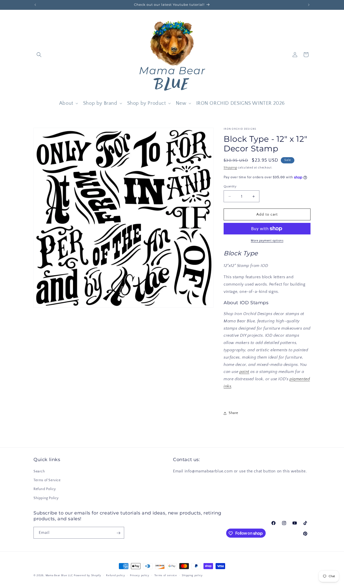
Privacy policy (139, 575)
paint (244, 372)
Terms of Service (47, 480)
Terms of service (165, 575)
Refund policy (115, 575)
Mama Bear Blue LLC (59, 575)
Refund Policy (44, 489)
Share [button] (233, 413)
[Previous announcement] (35, 5)
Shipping (230, 167)
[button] (39, 54)
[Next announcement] (308, 5)
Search (39, 471)
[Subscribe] (118, 533)
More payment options (267, 240)
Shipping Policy (46, 498)
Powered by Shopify (87, 575)
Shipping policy (192, 575)
